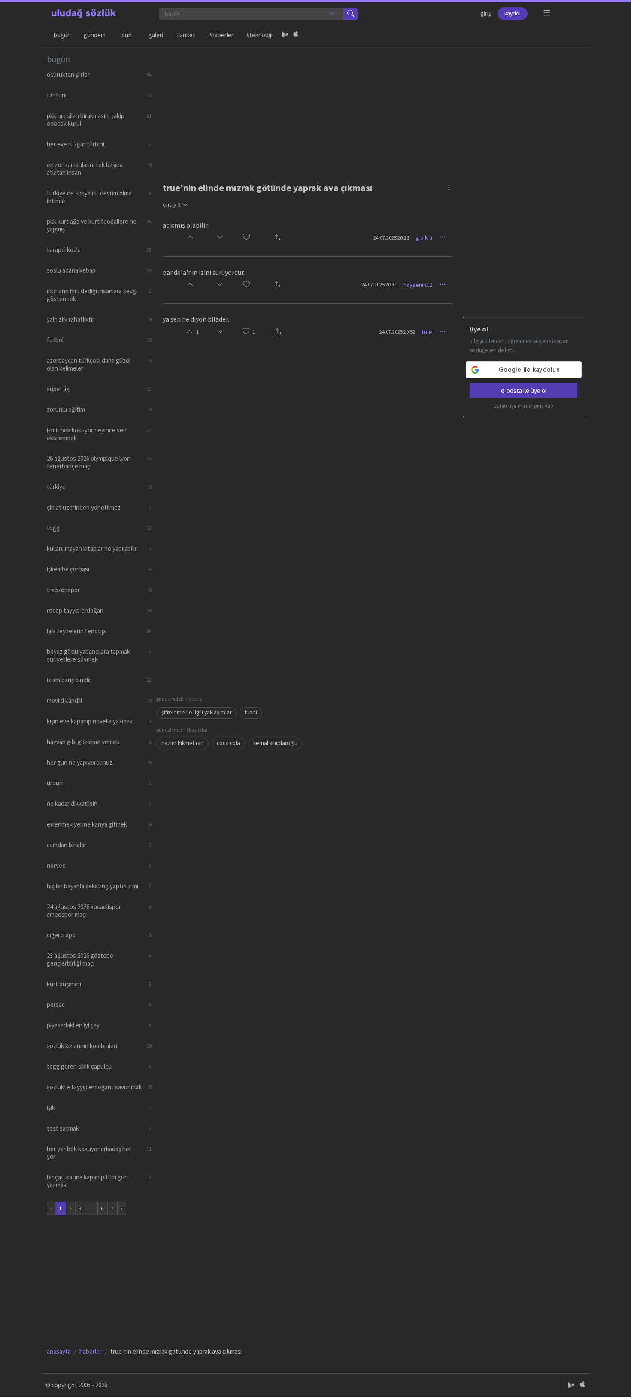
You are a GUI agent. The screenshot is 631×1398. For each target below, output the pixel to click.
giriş (485, 13)
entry (172, 204)
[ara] (351, 14)
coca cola (228, 743)
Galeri (156, 35)
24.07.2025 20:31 (379, 284)
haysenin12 (417, 285)
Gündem (95, 35)
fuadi (251, 712)
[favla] (246, 238)
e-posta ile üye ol (523, 390)
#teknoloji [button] (259, 35)
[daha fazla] (547, 13)
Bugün (62, 35)
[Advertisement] (370, 108)
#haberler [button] (221, 35)
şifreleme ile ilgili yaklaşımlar (196, 712)
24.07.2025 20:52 (397, 331)
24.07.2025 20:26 (391, 237)
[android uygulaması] (285, 35)
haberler (90, 1351)
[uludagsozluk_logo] (84, 13)
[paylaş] (276, 237)
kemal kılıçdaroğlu (275, 743)
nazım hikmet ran (182, 743)
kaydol (512, 13)
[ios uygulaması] (296, 35)
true (427, 332)
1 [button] (253, 331)
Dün (126, 35)
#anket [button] (186, 35)
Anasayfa (59, 1351)
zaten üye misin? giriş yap (523, 406)
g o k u (424, 237)
